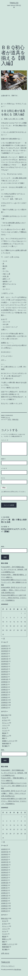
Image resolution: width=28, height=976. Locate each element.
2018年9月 (4, 695)
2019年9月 (4, 682)
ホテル (4, 728)
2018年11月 (4, 692)
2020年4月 (4, 669)
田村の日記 (15, 419)
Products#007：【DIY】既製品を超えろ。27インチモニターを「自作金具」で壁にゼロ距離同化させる (14, 569)
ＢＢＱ (9, 419)
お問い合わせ (5, 953)
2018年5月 (4, 705)
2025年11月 (4, 648)
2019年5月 (4, 687)
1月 (4, 638)
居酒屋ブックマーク (8, 741)
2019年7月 (4, 684)
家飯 (3, 738)
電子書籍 (4, 746)
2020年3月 (4, 671)
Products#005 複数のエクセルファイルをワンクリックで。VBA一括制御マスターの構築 (14, 582)
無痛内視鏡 (5, 743)
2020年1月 (4, 677)
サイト (3, 478)
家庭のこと (5, 735)
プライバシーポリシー (8, 966)
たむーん (7, 417)
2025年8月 (4, 651)
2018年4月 (4, 707)
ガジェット (5, 723)
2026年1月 (4, 646)
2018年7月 (4, 700)
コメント (4, 440)
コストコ (4, 725)
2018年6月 (4, 702)
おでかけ (4, 720)
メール (4, 468)
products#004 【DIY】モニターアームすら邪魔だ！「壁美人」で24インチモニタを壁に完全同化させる (13, 590)
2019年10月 (4, 679)
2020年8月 (4, 664)
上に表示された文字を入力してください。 (14, 491)
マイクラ (4, 730)
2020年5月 (4, 666)
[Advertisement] (14, 27)
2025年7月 (4, 653)
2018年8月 (4, 697)
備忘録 (4, 733)
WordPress (17, 969)
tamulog (14, 3)
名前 (3, 459)
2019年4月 (4, 689)
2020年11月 (4, 659)
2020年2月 (4, 674)
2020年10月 (5, 661)
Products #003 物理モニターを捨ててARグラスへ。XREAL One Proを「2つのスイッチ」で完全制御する (14, 597)
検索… (3, 546)
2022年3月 (4, 656)
